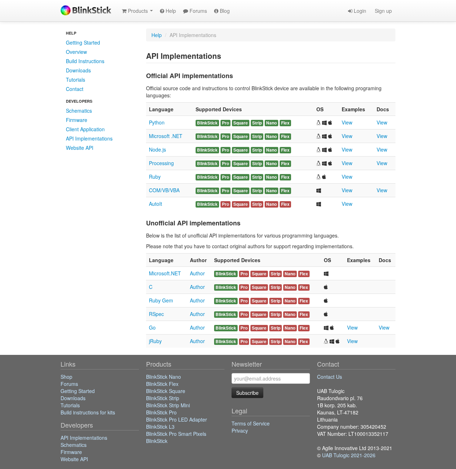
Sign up (382, 10)
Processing (161, 163)
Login (359, 10)
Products (137, 10)
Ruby (155, 176)
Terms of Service (251, 423)
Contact (74, 88)
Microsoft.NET (165, 273)
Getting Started (83, 42)
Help (170, 10)
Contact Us (329, 376)
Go (152, 327)
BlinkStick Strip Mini (168, 405)
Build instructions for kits (88, 412)
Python (157, 122)
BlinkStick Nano (163, 376)
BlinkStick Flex (162, 383)
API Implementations (89, 138)
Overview (76, 51)
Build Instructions (85, 61)
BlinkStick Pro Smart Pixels (176, 433)
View (347, 122)
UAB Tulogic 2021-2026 (348, 455)
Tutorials (75, 79)
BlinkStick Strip (162, 398)
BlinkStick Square (165, 390)
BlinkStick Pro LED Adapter (176, 419)
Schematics (79, 110)
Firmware (76, 119)
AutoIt (155, 203)
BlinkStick (156, 440)
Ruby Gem (161, 300)
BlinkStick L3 (160, 426)
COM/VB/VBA (164, 190)
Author (197, 273)
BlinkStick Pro (161, 412)
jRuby (155, 341)
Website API (79, 147)
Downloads (78, 70)
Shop (66, 376)
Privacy (240, 430)
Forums (197, 10)
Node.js (157, 149)
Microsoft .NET (165, 135)
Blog (224, 10)
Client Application (85, 129)
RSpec (156, 313)
